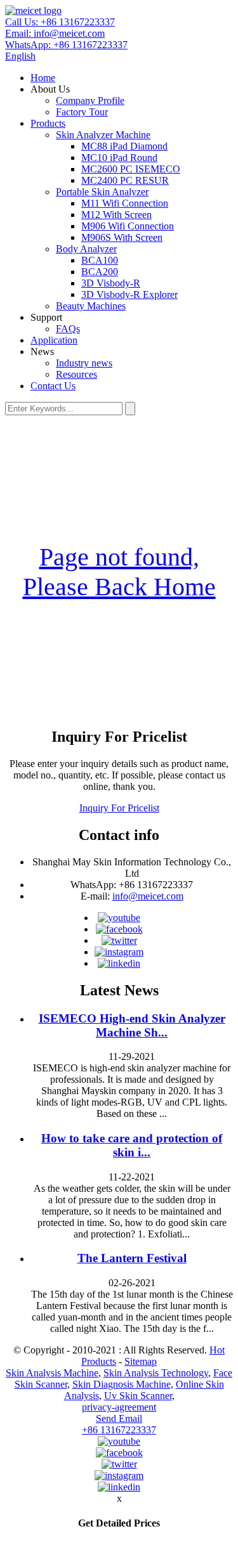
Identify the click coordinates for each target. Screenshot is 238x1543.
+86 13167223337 (119, 1429)
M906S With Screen (121, 237)
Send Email (119, 1418)
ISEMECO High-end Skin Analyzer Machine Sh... (132, 1025)
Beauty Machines (91, 305)
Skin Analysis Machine (52, 1372)
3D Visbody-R (110, 283)
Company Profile (90, 100)
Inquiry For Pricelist (119, 808)
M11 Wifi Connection (124, 203)
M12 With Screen (116, 214)
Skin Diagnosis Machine (121, 1384)
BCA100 (99, 260)
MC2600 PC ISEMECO (130, 169)
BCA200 (99, 271)
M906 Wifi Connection (127, 226)
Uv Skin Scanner (138, 1395)
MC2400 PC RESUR (125, 180)
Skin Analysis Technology (155, 1372)
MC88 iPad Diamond (124, 146)
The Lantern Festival (132, 1258)
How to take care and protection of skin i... (131, 1145)
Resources (76, 374)
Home (42, 77)
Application (53, 340)
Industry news (84, 363)
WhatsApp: (66, 44)
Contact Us (53, 385)
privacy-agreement (119, 1407)
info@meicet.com (147, 896)
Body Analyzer (86, 248)
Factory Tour (82, 112)
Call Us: (60, 21)
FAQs (68, 328)
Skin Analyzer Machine (103, 134)
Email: (55, 33)
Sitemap (140, 1361)
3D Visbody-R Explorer (129, 294)
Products (47, 123)
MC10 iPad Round (119, 157)
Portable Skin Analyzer (102, 191)
